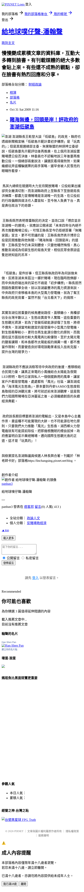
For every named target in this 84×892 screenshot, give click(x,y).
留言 (38, 506)
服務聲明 (43, 835)
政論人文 (33, 518)
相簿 (13, 92)
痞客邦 (29, 506)
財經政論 (35, 84)
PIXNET (18, 831)
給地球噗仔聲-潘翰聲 (32, 31)
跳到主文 (8, 43)
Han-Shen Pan (9, 642)
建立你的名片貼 (9, 649)
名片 (13, 102)
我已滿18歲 (10, 883)
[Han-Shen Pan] (13, 645)
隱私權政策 (72, 831)
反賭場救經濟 (36, 523)
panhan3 (7, 483)
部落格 (15, 97)
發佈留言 (8, 563)
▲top (5, 530)
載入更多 (8, 538)
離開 (23, 883)
